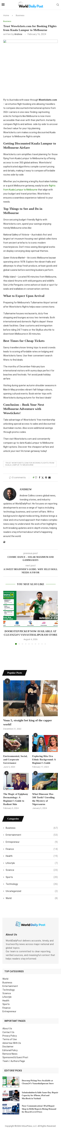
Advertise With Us (11, 1043)
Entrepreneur (32, 842)
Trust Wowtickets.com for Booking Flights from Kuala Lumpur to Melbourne (29, 464)
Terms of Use (9, 1039)
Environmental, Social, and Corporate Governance (15, 759)
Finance (32, 849)
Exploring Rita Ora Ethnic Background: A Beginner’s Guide (44, 759)
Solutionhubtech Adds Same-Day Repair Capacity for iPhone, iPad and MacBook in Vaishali (40, 1095)
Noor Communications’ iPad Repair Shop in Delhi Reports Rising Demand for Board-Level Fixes (39, 1109)
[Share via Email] (49, 477)
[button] (6, 617)
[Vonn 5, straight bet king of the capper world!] (30, 698)
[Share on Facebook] (39, 477)
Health (32, 856)
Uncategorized (32, 891)
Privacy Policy (9, 1035)
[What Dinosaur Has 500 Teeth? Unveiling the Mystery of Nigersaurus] (45, 781)
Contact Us (8, 1032)
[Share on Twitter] (42, 477)
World (32, 898)
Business (20, 15)
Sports (32, 877)
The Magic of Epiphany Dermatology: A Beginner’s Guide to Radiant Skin (15, 799)
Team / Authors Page (13, 1061)
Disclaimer (8, 1046)
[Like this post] (36, 477)
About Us (7, 1028)
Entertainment (32, 835)
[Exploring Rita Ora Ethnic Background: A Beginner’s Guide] (45, 743)
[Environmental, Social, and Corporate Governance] (16, 743)
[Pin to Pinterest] (46, 477)
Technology (32, 884)
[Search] (57, 5)
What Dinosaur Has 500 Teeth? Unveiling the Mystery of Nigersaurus (43, 799)
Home (6, 15)
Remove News (9, 1054)
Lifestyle (32, 863)
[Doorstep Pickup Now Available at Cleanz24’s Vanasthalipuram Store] (30, 609)
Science (32, 870)
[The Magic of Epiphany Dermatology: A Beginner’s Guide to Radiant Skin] (16, 781)
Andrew (18, 34)
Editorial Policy (10, 1050)
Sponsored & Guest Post (15, 1057)
